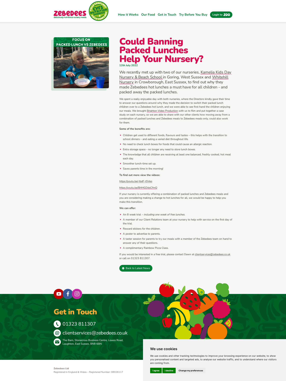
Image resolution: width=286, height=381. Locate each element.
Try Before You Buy (193, 15)
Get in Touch (167, 15)
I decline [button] (169, 370)
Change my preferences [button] (191, 370)
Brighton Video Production (162, 111)
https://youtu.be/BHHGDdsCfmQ (138, 187)
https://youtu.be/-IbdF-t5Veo (135, 181)
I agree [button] (156, 370)
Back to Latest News (138, 268)
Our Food (148, 15)
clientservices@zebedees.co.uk (212, 254)
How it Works (128, 15)
